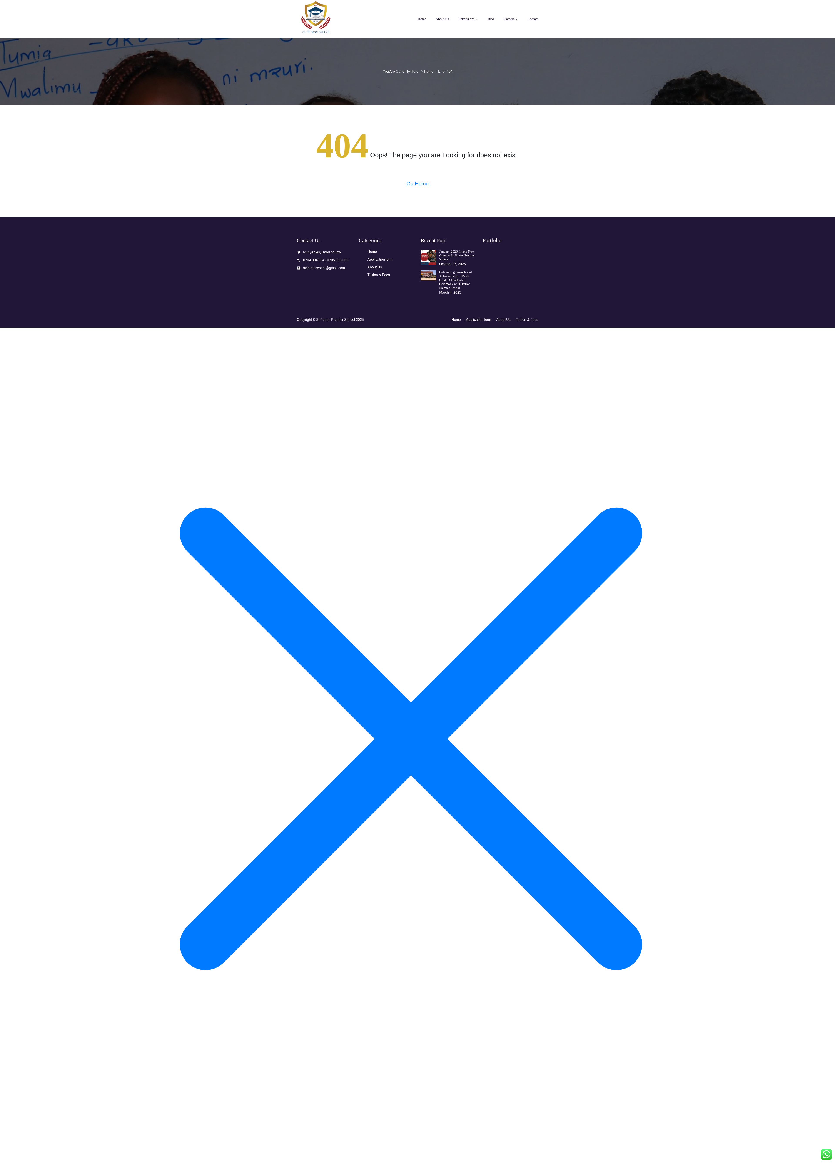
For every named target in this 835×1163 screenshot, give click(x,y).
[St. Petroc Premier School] (324, 19)
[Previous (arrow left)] (7, 581)
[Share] (820, 5)
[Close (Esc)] (830, 5)
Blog (491, 19)
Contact (533, 19)
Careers (509, 19)
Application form (379, 259)
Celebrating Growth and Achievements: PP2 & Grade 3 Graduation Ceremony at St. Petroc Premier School (455, 280)
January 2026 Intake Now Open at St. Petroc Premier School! (457, 255)
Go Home (417, 183)
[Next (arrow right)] (827, 581)
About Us (442, 19)
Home (422, 19)
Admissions (466, 19)
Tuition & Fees (378, 275)
